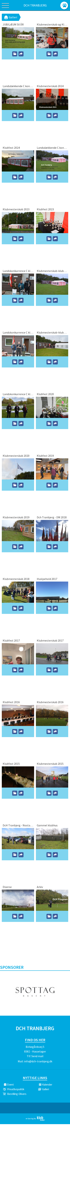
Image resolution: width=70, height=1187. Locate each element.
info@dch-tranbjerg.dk (38, 1061)
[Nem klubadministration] (35, 1120)
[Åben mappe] (15, 54)
